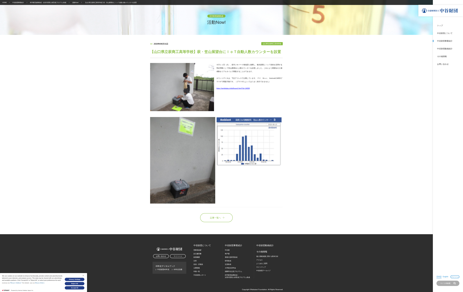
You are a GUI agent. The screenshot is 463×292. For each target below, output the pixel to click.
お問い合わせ (443, 64)
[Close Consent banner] (83, 275)
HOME (4, 2)
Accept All (74, 288)
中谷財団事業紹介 (445, 41)
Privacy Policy (39, 283)
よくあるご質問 (261, 263)
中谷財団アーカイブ (263, 270)
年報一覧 (197, 271)
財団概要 (197, 257)
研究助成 (228, 261)
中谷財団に (202, 245)
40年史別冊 (178, 269)
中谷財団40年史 (163, 269)
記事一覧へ (215, 218)
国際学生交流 (233, 271)
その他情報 (442, 56)
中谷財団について (445, 33)
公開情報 (197, 268)
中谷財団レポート (200, 275)
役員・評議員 (198, 264)
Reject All (74, 284)
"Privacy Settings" (16, 283)
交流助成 (228, 264)
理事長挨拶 (197, 250)
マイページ (455, 277)
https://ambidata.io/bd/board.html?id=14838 (233, 88)
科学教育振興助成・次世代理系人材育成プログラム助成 (48, 2)
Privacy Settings (74, 279)
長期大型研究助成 (231, 257)
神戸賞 (227, 254)
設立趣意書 (197, 254)
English (445, 277)
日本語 (439, 277)
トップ (440, 25)
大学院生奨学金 (230, 268)
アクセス (259, 260)
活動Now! (75, 2)
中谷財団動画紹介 (445, 49)
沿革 (459, 49)
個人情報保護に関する (267, 256)
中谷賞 (227, 250)
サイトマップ (261, 267)
